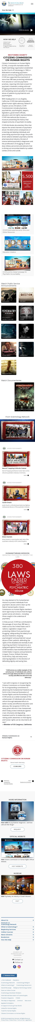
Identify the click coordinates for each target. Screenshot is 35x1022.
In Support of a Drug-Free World (11, 1005)
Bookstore (5, 937)
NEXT (29, 780)
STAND (18, 998)
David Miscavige (6, 988)
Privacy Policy (4, 1020)
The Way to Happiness (8, 1000)
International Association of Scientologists (14, 995)
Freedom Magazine (7, 998)
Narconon (28, 1000)
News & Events (6, 935)
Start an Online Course (8, 990)
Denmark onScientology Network (8, 923)
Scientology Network (8, 982)
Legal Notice (28, 1020)
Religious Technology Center (22, 988)
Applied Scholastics (7, 1003)
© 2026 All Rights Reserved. (15, 1018)
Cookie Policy (12, 1020)
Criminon (20, 1000)
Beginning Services (8, 929)
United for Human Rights (8, 783)
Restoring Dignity (25, 782)
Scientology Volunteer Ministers (11, 993)
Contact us (18, 960)
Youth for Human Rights (8, 1011)
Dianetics (16, 980)
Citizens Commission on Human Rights (13, 1013)
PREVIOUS (6, 780)
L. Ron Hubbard (6, 980)
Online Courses (7, 932)
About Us (4, 920)
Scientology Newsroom (23, 985)
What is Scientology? (9, 927)
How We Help (6, 10)
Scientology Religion (23, 982)
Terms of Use (20, 1020)
